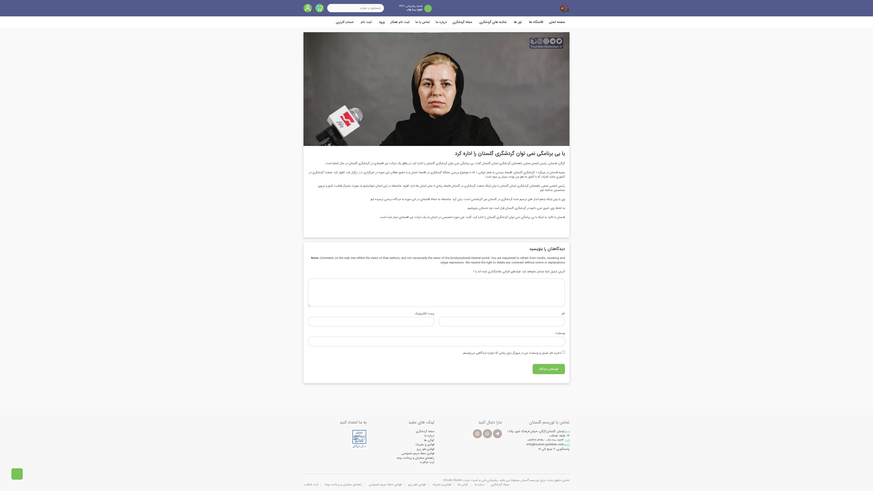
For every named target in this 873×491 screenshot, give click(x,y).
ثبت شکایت (427, 462)
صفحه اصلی (557, 22)
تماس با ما (422, 22)
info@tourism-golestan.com (545, 444)
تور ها (518, 22)
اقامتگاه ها (536, 22)
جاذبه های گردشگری (493, 22)
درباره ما (441, 22)
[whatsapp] (487, 433)
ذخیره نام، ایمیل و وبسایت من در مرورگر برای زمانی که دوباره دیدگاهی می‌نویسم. (511, 353)
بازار (360, 172)
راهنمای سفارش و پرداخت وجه (415, 458)
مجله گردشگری (462, 22)
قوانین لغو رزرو (425, 449)
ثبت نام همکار (400, 22)
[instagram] (477, 433)
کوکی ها (429, 440)
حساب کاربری (345, 22)
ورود (382, 22)
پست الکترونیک (424, 313)
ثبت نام (366, 22)
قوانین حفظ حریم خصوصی (417, 453)
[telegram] (497, 433)
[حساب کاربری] (308, 8)
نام (563, 313)
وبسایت (560, 333)
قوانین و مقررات (424, 444)
